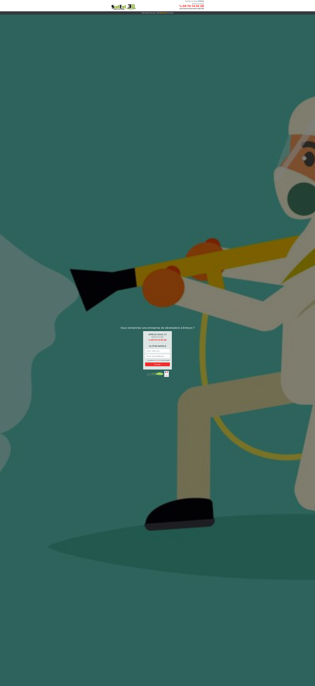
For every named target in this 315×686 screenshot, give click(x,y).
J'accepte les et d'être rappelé (158, 360)
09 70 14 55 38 (193, 6)
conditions (157, 360)
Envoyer (157, 364)
